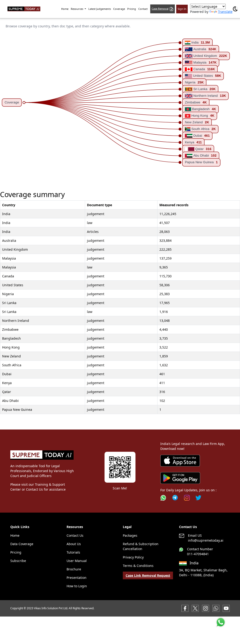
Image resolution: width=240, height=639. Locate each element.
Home (64, 9)
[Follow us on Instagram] (187, 498)
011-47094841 (198, 554)
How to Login (77, 586)
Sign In (182, 9)
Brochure (74, 569)
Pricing (131, 9)
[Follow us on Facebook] (184, 608)
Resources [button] (77, 9)
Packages (130, 535)
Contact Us (75, 535)
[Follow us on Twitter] (198, 498)
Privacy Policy (133, 557)
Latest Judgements (99, 9)
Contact (143, 9)
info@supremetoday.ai (205, 540)
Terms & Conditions (138, 565)
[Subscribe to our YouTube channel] (226, 608)
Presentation (76, 577)
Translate (225, 11)
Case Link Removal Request (148, 575)
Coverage (119, 9)
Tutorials (73, 552)
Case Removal (160, 8)
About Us (74, 544)
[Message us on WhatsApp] (215, 608)
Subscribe (18, 560)
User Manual (77, 560)
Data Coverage (21, 544)
